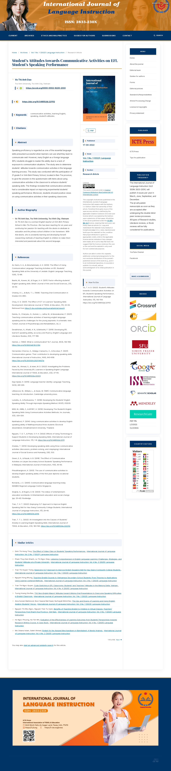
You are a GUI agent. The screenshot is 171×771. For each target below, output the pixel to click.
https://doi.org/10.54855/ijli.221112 (38, 102)
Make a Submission (140, 276)
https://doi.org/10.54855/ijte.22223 (26, 376)
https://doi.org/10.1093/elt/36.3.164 (26, 345)
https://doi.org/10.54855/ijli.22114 (25, 514)
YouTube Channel (137, 252)
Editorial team (135, 70)
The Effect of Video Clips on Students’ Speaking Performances (59, 551)
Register (156, 3)
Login (165, 3)
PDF (92, 131)
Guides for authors (84, 36)
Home (14, 52)
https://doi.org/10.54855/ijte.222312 (55, 526)
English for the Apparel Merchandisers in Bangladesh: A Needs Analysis (72, 630)
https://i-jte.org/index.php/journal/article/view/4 (45, 308)
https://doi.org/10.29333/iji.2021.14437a (28, 361)
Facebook (134, 258)
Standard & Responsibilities (141, 95)
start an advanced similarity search (38, 645)
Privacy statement (137, 113)
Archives (29, 36)
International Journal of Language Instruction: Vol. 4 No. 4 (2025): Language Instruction (51, 588)
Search (159, 35)
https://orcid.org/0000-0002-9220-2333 (46, 88)
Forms (132, 82)
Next (118, 640)
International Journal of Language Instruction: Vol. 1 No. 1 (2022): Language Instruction (51, 573)
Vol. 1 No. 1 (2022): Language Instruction (47, 52)
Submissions (109, 36)
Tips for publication (137, 158)
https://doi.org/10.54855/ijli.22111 (51, 440)
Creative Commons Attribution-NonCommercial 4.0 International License (98, 192)
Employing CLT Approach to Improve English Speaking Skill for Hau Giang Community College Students (77, 570)
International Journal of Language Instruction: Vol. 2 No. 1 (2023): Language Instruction (80, 581)
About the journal (136, 64)
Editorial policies (136, 89)
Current (13, 36)
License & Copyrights (138, 107)
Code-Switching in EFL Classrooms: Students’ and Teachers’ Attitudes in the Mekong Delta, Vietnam (76, 585)
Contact (127, 36)
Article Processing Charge (140, 101)
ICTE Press (134, 151)
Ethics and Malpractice (54, 36)
